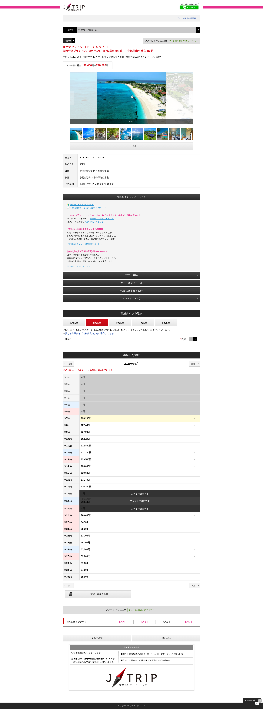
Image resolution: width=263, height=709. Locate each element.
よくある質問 (97, 638)
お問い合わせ (166, 638)
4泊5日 (188, 622)
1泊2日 (122, 622)
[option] (131, 98)
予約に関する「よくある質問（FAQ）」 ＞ (88, 208)
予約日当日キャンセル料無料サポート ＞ (84, 244)
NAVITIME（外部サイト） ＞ (97, 222)
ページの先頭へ (253, 700)
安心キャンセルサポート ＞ (79, 266)
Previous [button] (72, 98)
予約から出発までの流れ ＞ (82, 204)
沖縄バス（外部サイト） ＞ (102, 218)
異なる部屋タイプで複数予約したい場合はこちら (89, 333)
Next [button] (191, 98)
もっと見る (131, 146)
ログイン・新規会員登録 (185, 18)
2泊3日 (144, 622)
